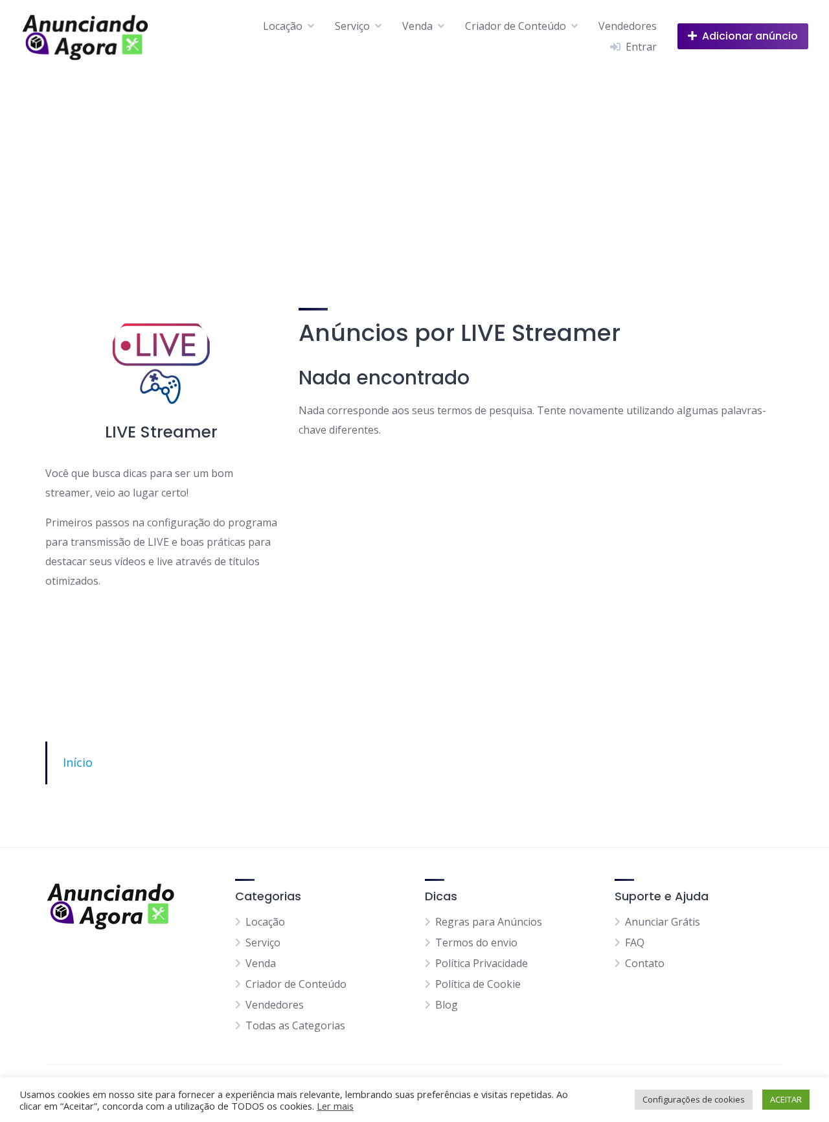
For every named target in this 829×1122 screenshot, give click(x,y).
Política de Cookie (478, 984)
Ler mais (335, 1106)
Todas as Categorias (295, 1025)
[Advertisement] (414, 169)
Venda (417, 26)
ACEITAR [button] (786, 1099)
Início (78, 762)
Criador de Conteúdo (515, 26)
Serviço (352, 26)
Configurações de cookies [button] (693, 1099)
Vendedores (627, 26)
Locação (282, 26)
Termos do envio (476, 942)
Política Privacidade (481, 963)
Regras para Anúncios (488, 922)
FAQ (634, 942)
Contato (644, 963)
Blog (446, 1005)
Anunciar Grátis (662, 922)
